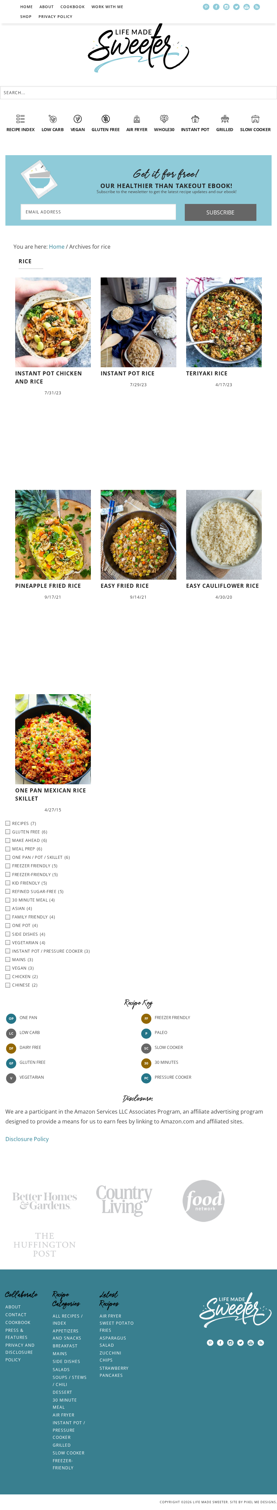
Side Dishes (66, 1361)
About (47, 6)
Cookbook (72, 6)
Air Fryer (63, 1415)
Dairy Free (30, 1048)
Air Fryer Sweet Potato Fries (117, 1323)
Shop (26, 16)
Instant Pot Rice (128, 373)
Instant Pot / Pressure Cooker (69, 1430)
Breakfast (65, 1346)
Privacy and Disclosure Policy (20, 1352)
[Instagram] (226, 6)
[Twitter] (236, 6)
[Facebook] (216, 6)
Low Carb (30, 1033)
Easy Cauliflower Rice (222, 585)
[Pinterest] (206, 6)
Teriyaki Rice (207, 373)
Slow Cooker (169, 1048)
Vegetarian (32, 1077)
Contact (16, 1315)
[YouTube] (246, 6)
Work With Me (107, 6)
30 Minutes (166, 1063)
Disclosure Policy (27, 1139)
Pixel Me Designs (260, 1502)
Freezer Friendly (172, 1018)
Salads (61, 1369)
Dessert (62, 1392)
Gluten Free (33, 1063)
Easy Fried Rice (125, 585)
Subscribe (220, 212)
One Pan (28, 1018)
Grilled (62, 1445)
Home (26, 6)
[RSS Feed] (256, 6)
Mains (60, 1354)
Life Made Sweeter (138, 47)
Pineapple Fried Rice (48, 585)
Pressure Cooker (173, 1077)
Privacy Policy (56, 16)
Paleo (161, 1033)
